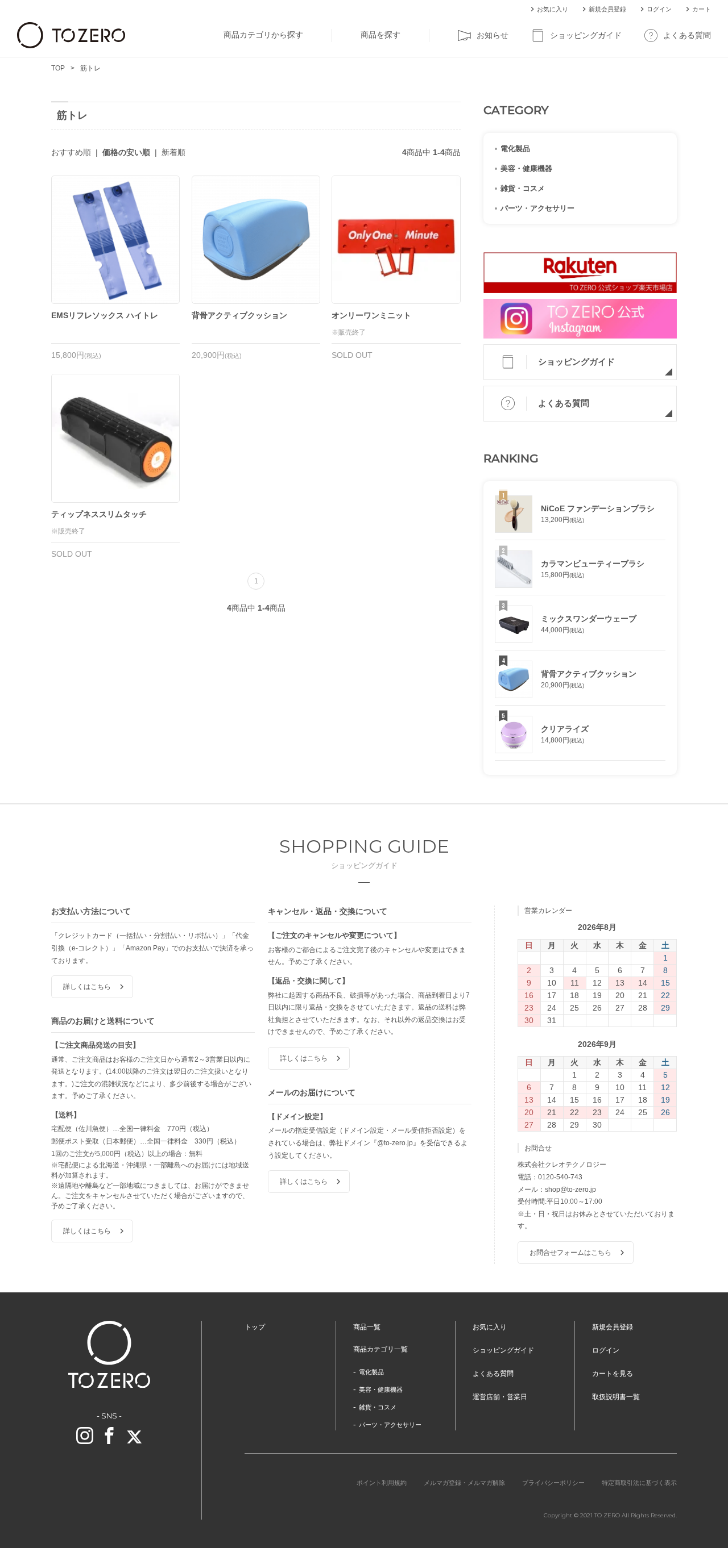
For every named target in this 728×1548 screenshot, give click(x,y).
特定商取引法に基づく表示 (639, 1482)
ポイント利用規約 (382, 1482)
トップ (255, 1327)
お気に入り (552, 9)
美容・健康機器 (526, 168)
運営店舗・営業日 (500, 1397)
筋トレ (90, 68)
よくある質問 (687, 35)
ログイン (659, 9)
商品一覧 (366, 1327)
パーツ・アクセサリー (537, 208)
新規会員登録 (607, 9)
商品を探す (380, 34)
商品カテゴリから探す (263, 34)
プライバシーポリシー (553, 1482)
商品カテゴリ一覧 (380, 1349)
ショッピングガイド (586, 35)
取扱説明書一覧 (616, 1397)
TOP (58, 68)
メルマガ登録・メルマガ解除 (464, 1482)
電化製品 (515, 148)
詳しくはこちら (87, 987)
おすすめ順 (71, 152)
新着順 (173, 152)
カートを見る (612, 1374)
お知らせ (492, 35)
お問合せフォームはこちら (570, 1253)
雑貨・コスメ (522, 188)
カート (701, 9)
